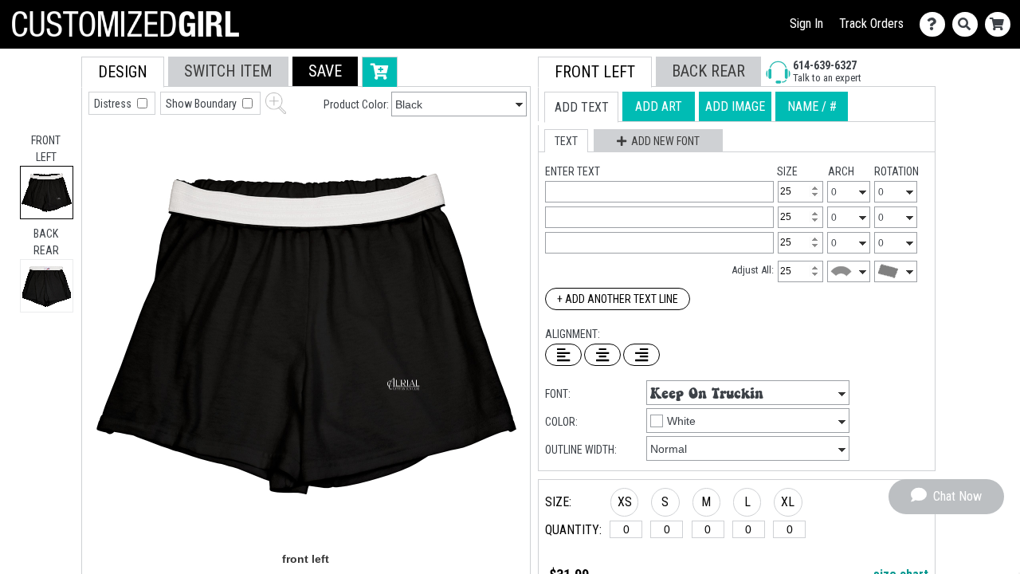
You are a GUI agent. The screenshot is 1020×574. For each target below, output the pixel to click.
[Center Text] (602, 355)
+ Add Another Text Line (617, 299)
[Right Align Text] (641, 355)
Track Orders (871, 23)
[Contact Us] (936, 24)
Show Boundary (202, 103)
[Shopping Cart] (1001, 24)
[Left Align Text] (563, 355)
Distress (114, 103)
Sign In (806, 23)
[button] (325, 71)
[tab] (46, 192)
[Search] (968, 24)
